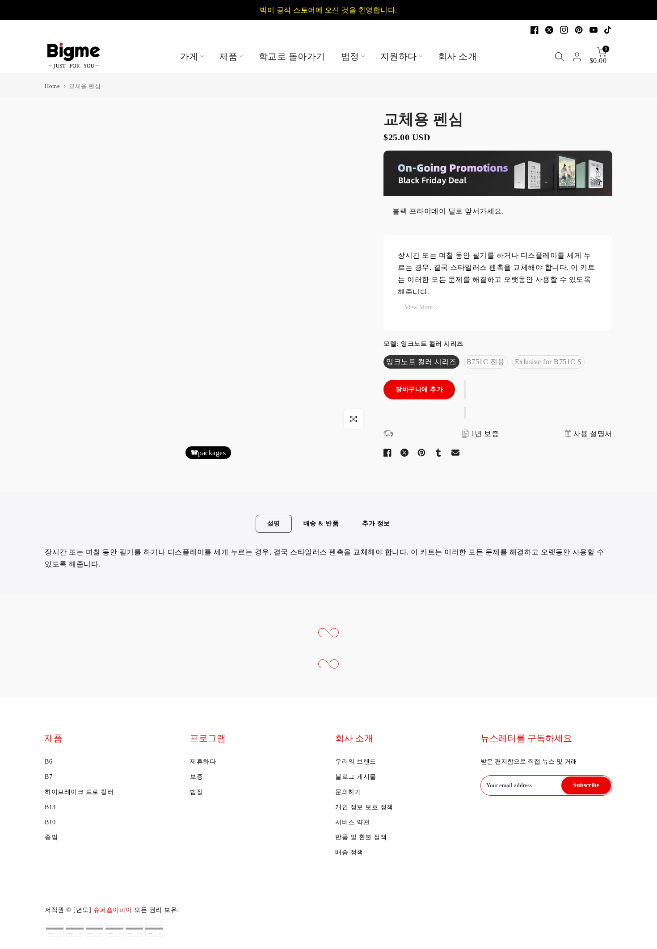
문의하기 (348, 792)
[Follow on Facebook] (535, 30)
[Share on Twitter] (404, 453)
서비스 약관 (352, 822)
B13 (50, 807)
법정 (350, 56)
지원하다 (398, 56)
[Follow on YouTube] (594, 30)
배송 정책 (349, 852)
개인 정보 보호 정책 (364, 807)
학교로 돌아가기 (292, 56)
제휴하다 (203, 761)
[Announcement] (328, 10)
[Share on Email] (455, 453)
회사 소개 (457, 56)
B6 (48, 761)
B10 (50, 822)
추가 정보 (376, 523)
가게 (189, 56)
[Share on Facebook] (387, 453)
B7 (48, 776)
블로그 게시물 (355, 776)
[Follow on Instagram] (564, 30)
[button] (465, 389)
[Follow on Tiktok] (608, 30)
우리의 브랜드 (355, 761)
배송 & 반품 (321, 523)
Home (52, 86)
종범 (51, 837)
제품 (228, 56)
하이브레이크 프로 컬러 (79, 792)
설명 (273, 523)
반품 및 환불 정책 (361, 837)
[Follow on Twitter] (549, 30)
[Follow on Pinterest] (579, 30)
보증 (196, 776)
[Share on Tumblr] (438, 453)
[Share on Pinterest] (421, 453)
